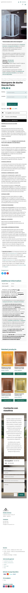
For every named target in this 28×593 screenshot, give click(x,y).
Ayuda (5, 564)
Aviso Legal (6, 566)
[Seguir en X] (9, 586)
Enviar (21, 494)
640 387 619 (11, 61)
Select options (7, 373)
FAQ (5, 567)
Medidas (3, 91)
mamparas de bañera (13, 46)
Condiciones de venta (8, 561)
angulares (22, 320)
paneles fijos (16, 320)
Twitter (24, 265)
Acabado (3, 96)
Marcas (6, 79)
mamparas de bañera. (19, 301)
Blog (5, 580)
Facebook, (20, 265)
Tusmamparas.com (12, 253)
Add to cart (12, 104)
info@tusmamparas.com (8, 260)
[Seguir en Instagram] (6, 586)
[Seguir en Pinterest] (11, 586)
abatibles (10, 320)
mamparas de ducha (7, 301)
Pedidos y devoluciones (8, 562)
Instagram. (5, 266)
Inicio (2, 79)
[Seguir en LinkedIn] (13, 586)
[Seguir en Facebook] (4, 586)
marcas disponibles (7, 74)
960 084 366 (11, 60)
